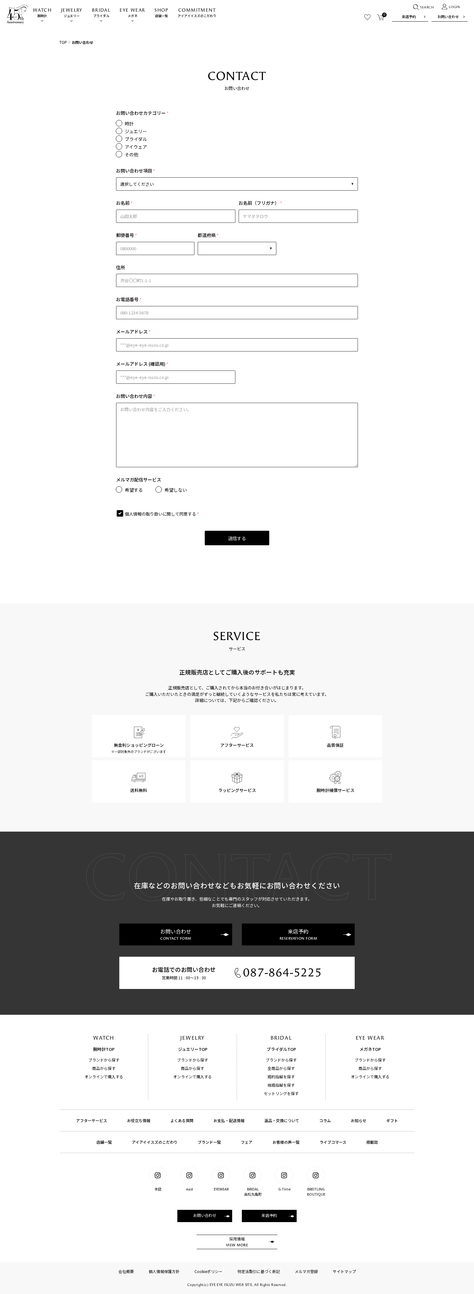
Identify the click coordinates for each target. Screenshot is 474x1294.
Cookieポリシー (208, 1271)
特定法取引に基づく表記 (258, 1271)
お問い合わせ (448, 16)
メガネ (132, 12)
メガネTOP (370, 1049)
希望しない (175, 490)
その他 (131, 154)
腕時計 (42, 12)
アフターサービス (91, 1120)
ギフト (392, 1120)
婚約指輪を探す (281, 1076)
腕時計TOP (103, 1049)
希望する (134, 490)
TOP (63, 42)
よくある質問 (181, 1120)
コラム (325, 1120)
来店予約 (409, 16)
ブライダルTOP (281, 1049)
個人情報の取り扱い (144, 514)
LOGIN (454, 7)
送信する (237, 538)
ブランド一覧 (209, 1142)
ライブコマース (333, 1142)
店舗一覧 (161, 12)
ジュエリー (72, 12)
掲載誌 (372, 1142)
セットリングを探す (281, 1093)
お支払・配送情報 (228, 1120)
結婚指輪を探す (281, 1085)
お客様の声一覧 (286, 1142)
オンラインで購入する (103, 1076)
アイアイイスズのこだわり (197, 12)
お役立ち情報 (138, 1120)
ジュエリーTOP (192, 1049)
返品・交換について (281, 1120)
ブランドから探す (103, 1059)
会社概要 (126, 1271)
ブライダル (101, 12)
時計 (129, 123)
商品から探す (103, 1068)
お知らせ (358, 1120)
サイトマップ (344, 1271)
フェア (246, 1142)
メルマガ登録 (306, 1271)
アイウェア (136, 146)
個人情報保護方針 (164, 1271)
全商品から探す (281, 1068)
